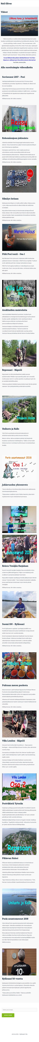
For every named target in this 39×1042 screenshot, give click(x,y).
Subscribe (8, 1015)
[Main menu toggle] (35, 3)
